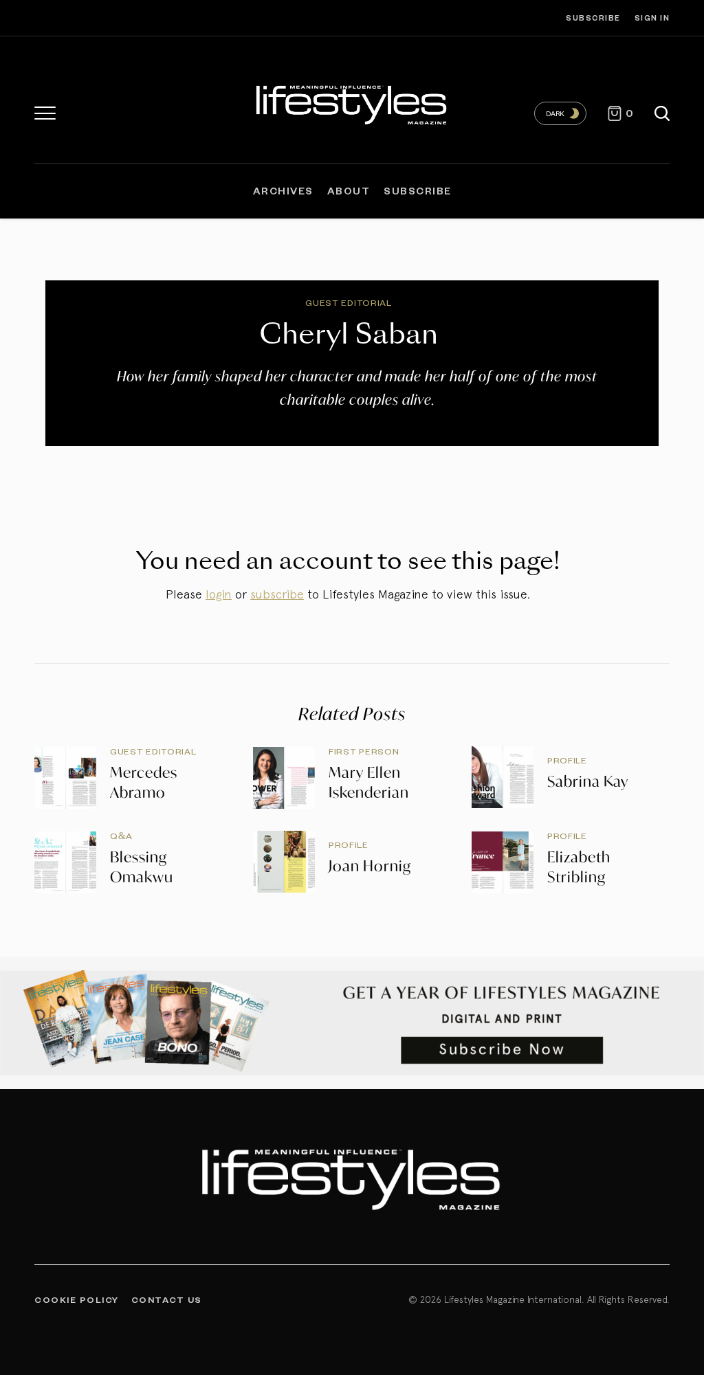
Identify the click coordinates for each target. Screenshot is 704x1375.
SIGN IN (652, 17)
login (219, 594)
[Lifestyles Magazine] (352, 103)
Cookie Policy (76, 1299)
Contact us (166, 1299)
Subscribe (593, 17)
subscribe (277, 594)
